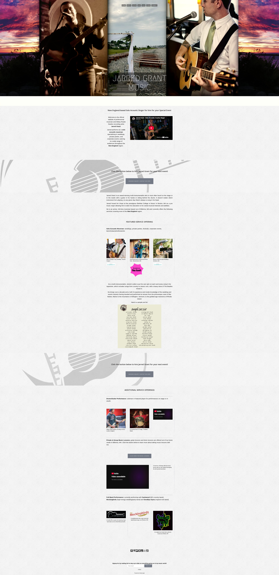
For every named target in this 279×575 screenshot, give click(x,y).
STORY (148, 5)
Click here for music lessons (139, 456)
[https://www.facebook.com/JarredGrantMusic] (131, 550)
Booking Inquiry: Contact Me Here (139, 181)
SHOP (143, 5)
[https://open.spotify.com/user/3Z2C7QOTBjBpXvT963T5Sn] (147, 550)
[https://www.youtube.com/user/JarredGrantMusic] (139, 550)
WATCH (129, 5)
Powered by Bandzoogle (139, 573)
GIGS (139, 5)
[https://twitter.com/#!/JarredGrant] (137, 550)
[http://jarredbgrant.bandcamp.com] (142, 550)
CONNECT (154, 5)
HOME (123, 5)
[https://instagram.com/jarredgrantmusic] (134, 550)
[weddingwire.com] (111, 265)
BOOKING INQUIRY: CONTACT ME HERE (139, 374)
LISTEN (134, 5)
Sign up (148, 565)
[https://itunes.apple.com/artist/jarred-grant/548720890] (144, 550)
